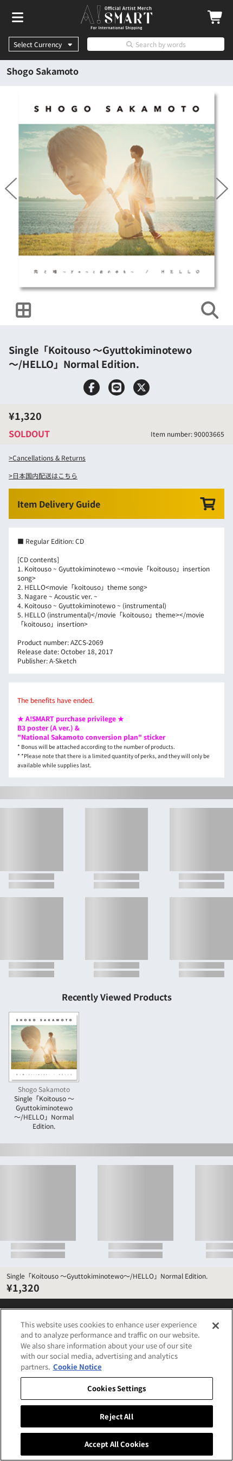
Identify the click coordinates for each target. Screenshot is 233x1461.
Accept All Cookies (116, 1444)
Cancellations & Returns (49, 514)
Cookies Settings (116, 1388)
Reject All (116, 1416)
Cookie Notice (77, 1366)
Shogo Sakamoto (43, 70)
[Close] (216, 1326)
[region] (116, 1384)
